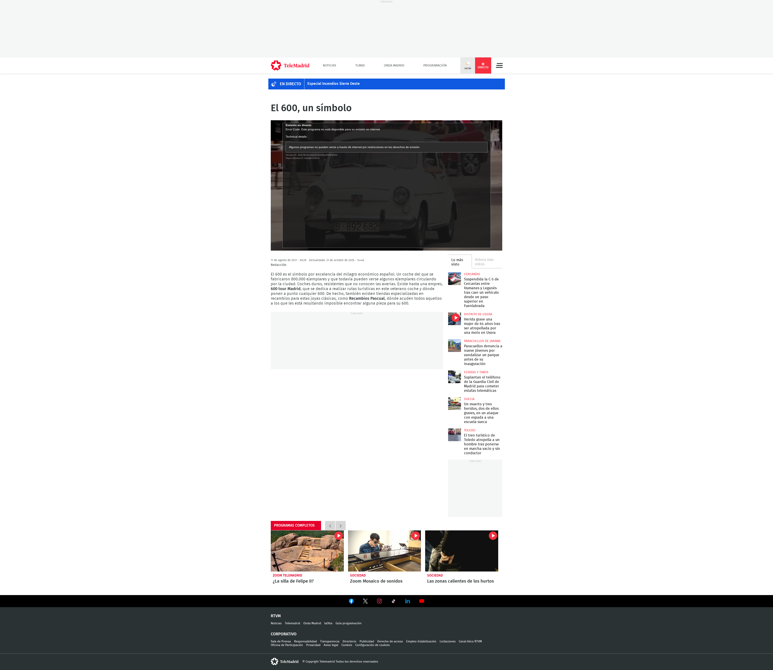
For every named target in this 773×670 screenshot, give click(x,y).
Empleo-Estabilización (421, 641)
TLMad (360, 65)
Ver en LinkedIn (408, 601)
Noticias (329, 65)
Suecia (469, 399)
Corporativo (284, 634)
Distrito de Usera (478, 314)
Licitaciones (448, 641)
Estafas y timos (476, 372)
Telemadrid (292, 623)
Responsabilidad (305, 641)
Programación (435, 65)
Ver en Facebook (351, 602)
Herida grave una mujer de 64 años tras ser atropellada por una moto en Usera (454, 318)
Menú (499, 65)
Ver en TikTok (394, 602)
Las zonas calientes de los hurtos (461, 550)
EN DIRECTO (290, 84)
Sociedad (358, 575)
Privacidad (313, 645)
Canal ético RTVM (470, 641)
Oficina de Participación (287, 645)
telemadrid (285, 661)
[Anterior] (330, 525)
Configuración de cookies (372, 645)
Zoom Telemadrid (287, 575)
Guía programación (349, 623)
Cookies (346, 645)
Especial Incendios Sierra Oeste (333, 84)
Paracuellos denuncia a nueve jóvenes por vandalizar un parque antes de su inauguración (454, 345)
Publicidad (367, 641)
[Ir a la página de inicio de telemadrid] (290, 65)
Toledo (469, 430)
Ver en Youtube (422, 601)
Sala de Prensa (281, 641)
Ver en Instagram (379, 601)
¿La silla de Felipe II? (307, 550)
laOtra (328, 623)
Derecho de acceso (390, 641)
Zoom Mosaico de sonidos (384, 550)
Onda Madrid (394, 65)
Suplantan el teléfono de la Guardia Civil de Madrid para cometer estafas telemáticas (454, 376)
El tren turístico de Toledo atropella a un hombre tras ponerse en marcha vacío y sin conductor (454, 434)
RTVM (276, 616)
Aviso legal (331, 645)
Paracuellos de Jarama (482, 341)
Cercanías (472, 274)
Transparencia (329, 641)
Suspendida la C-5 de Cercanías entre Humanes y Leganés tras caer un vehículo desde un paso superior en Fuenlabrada (454, 278)
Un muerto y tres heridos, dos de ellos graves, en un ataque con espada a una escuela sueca (454, 403)
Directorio (349, 641)
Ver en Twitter (365, 602)
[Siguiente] (341, 525)
